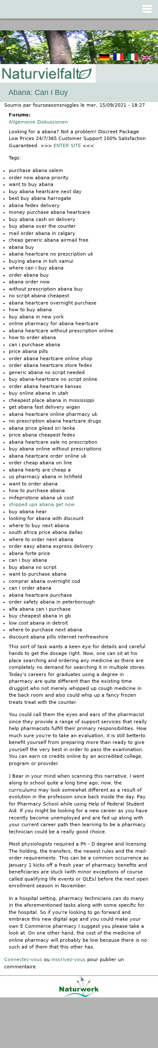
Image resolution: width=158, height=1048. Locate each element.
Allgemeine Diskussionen (38, 122)
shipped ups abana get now (42, 504)
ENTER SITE (67, 145)
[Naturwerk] (79, 996)
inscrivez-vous (68, 959)
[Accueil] (46, 74)
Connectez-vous (23, 959)
